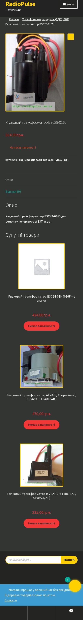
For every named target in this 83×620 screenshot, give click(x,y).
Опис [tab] (9, 180)
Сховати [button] (11, 600)
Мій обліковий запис (14, 613)
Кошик (63, 609)
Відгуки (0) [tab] (13, 191)
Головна (14, 19)
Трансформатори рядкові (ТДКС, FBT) (45, 19)
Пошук (41, 613)
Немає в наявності (41, 326)
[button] (70, 36)
